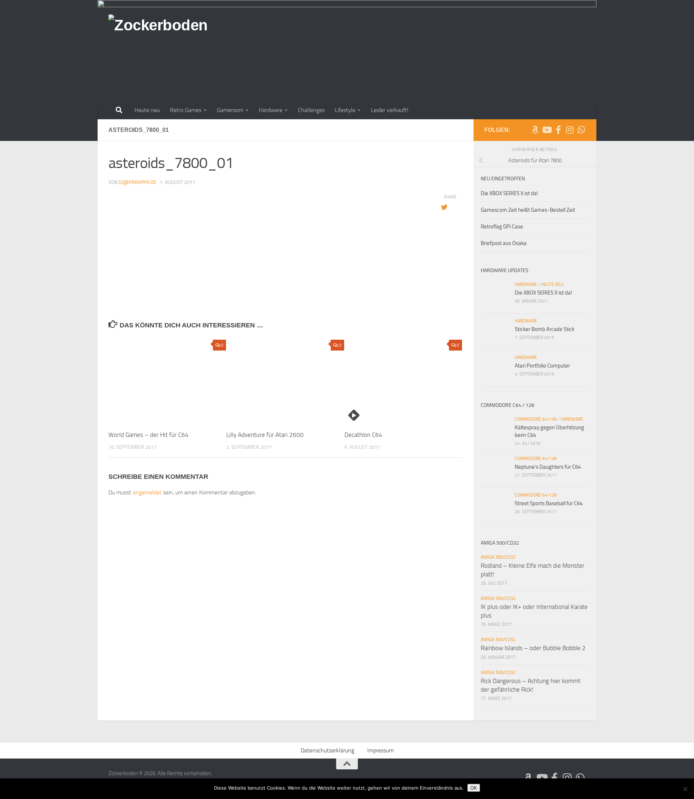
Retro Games (185, 110)
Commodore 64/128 (536, 419)
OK (473, 788)
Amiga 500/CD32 (498, 557)
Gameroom (230, 110)
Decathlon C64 (363, 434)
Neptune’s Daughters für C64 (548, 467)
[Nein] (685, 788)
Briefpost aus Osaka (504, 243)
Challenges (311, 110)
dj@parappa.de (138, 182)
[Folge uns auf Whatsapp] (581, 129)
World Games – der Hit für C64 (148, 434)
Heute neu (147, 110)
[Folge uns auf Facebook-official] (558, 129)
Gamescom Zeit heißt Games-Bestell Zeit (528, 210)
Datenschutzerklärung (327, 750)
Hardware (270, 110)
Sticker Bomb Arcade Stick (544, 329)
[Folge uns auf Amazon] (535, 129)
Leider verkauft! (389, 110)
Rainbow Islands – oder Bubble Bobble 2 (533, 648)
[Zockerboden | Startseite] (158, 29)
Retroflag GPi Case (502, 226)
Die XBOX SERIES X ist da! (509, 193)
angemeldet (147, 492)
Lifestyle (345, 110)
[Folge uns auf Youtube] (546, 129)
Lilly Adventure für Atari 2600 (265, 434)
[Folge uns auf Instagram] (569, 129)
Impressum (380, 750)
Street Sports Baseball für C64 (549, 503)
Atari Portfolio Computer (542, 365)
